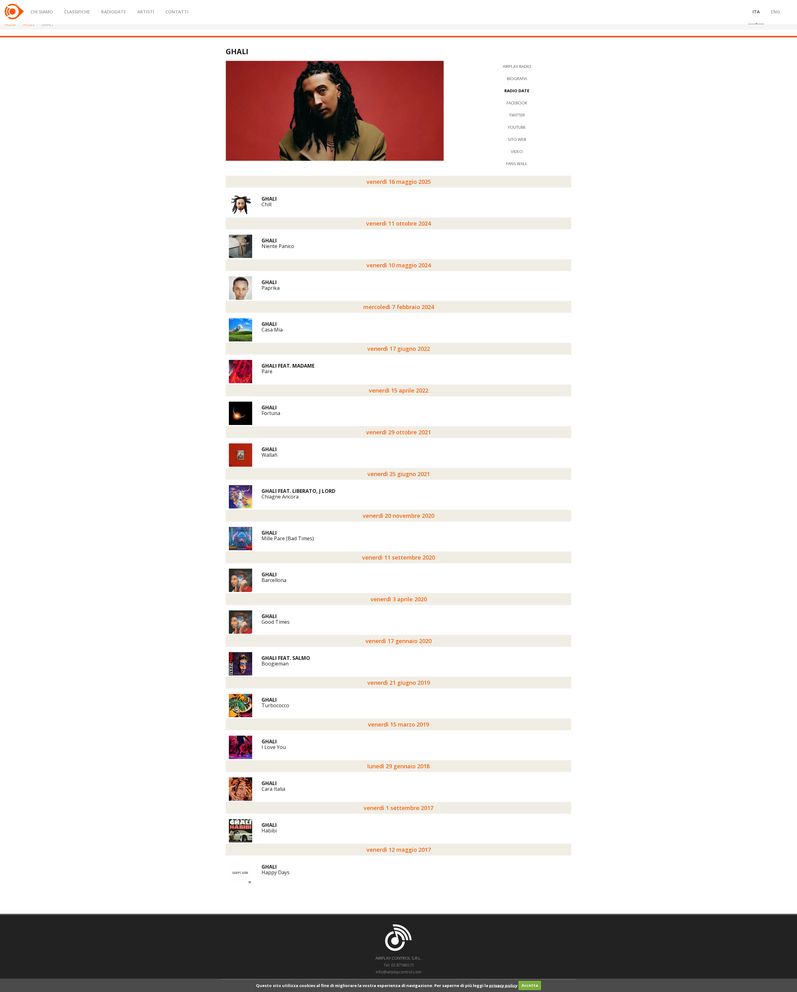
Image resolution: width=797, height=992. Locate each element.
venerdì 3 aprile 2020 (398, 599)
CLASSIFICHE (77, 12)
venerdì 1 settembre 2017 (398, 808)
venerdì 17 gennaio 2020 (398, 641)
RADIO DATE (516, 90)
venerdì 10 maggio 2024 (398, 265)
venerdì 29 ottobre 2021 (398, 432)
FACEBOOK (517, 103)
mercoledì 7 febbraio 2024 (398, 307)
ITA (756, 12)
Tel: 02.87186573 (399, 965)
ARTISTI (145, 12)
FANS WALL (516, 163)
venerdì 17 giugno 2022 (398, 348)
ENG (775, 12)
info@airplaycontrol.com (398, 972)
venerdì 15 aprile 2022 (398, 390)
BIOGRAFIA (517, 78)
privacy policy (503, 985)
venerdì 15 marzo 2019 (398, 724)
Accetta (529, 985)
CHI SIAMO (42, 12)
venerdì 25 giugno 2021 (398, 474)
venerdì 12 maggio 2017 (398, 849)
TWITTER (517, 115)
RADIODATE (113, 12)
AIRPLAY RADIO (517, 66)
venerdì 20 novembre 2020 (398, 515)
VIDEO (517, 151)
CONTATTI (176, 12)
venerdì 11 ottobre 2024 (398, 223)
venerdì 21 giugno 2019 (398, 682)
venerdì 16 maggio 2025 (398, 181)
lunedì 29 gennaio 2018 (398, 766)
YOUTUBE (517, 127)
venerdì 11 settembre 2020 (398, 557)
